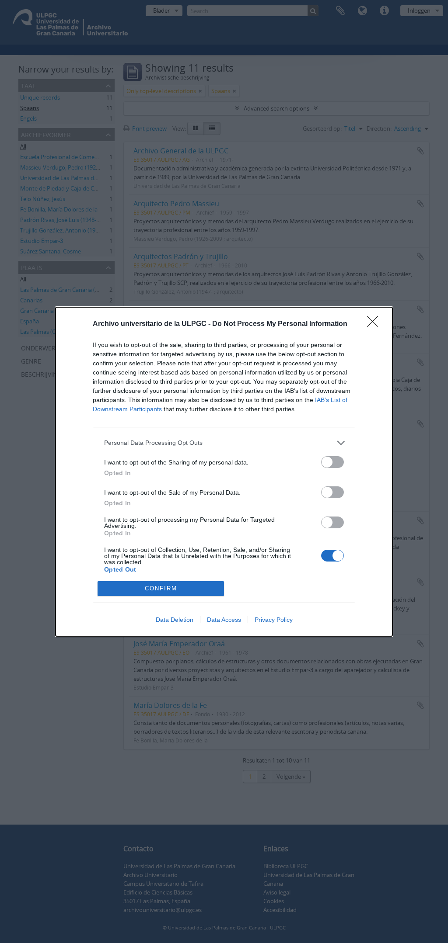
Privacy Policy (274, 619)
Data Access (224, 619)
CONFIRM (161, 588)
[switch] (332, 462)
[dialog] (224, 471)
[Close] (375, 324)
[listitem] (224, 442)
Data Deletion (174, 619)
